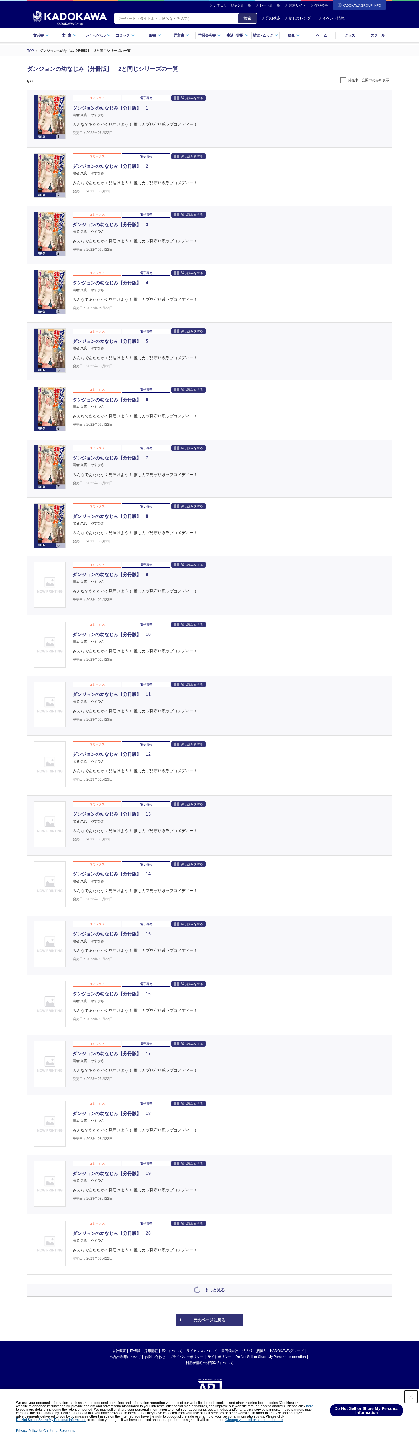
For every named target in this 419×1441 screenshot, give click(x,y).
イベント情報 (333, 18)
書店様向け (229, 1351)
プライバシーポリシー (186, 1357)
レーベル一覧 (270, 5)
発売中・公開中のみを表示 (368, 80)
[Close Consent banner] (411, 1396)
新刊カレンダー (302, 18)
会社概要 (119, 1351)
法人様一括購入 (254, 1351)
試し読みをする (192, 98)
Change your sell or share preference (254, 1420)
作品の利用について (125, 1357)
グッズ (350, 35)
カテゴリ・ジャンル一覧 (232, 5)
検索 (247, 18)
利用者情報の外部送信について (209, 1363)
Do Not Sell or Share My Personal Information (270, 1357)
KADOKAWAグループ (287, 1351)
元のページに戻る (209, 1320)
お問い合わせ (155, 1357)
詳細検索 (273, 18)
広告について (172, 1351)
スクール (378, 35)
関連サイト (297, 5)
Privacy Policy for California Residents (45, 1431)
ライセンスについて (201, 1351)
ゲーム (321, 35)
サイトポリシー (219, 1357)
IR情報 (135, 1351)
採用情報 (151, 1351)
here (309, 1406)
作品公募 (321, 5)
